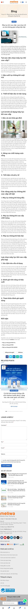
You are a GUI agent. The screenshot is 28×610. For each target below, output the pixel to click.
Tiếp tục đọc (14, 406)
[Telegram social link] (20, 356)
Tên (2, 442)
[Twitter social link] (10, 356)
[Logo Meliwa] (7, 514)
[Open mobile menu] (26, 2)
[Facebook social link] (7, 356)
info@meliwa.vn (8, 529)
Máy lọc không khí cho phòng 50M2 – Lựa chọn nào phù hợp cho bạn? (17, 497)
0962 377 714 (10, 527)
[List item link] (14, 552)
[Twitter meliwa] (14, 537)
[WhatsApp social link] (17, 356)
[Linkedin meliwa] (11, 537)
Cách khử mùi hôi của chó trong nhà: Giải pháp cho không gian (16, 504)
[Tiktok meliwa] (18, 537)
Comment (4, 425)
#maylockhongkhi (9, 352)
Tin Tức (14, 21)
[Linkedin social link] (14, 356)
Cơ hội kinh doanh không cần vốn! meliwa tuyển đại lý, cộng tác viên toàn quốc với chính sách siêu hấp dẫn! (14, 395)
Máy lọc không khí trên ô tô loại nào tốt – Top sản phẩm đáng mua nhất (17, 474)
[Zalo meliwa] (21, 537)
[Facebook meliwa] (1, 537)
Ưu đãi (16, 390)
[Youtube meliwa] (5, 537)
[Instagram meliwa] (8, 537)
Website (3, 454)
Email (3, 448)
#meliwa (20, 352)
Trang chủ (3, 14)
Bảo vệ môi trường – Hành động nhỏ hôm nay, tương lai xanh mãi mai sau (16, 490)
